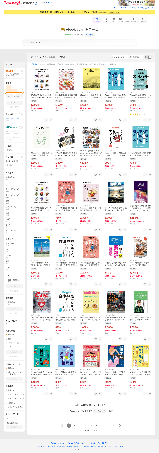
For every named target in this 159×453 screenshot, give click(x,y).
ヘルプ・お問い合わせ (105, 446)
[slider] (6, 93)
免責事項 (86, 446)
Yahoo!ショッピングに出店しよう (137, 8)
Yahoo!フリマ (103, 443)
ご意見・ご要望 (118, 446)
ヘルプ (152, 8)
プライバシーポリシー (43, 446)
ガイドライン (78, 446)
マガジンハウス (39, 57)
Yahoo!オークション (88, 443)
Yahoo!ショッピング (58, 443)
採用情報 (93, 446)
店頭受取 (9, 157)
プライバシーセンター (59, 446)
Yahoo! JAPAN (118, 8)
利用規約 (70, 446)
